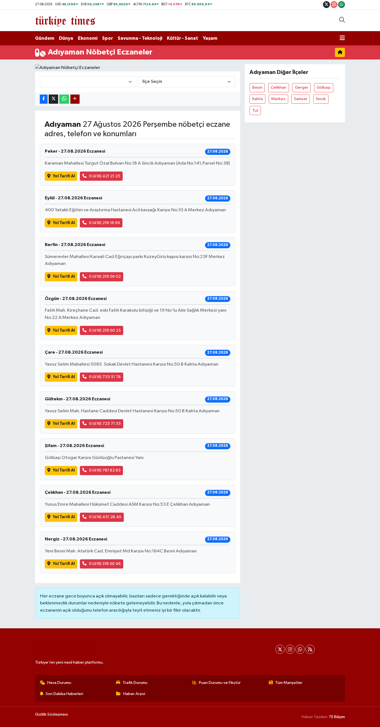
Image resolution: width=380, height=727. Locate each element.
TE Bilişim (337, 717)
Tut (255, 110)
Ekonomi (87, 38)
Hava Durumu (59, 683)
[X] (280, 649)
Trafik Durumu (135, 683)
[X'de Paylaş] (53, 99)
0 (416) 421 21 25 (104, 176)
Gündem (44, 38)
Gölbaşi (323, 87)
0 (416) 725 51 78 (105, 377)
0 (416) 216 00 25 (105, 330)
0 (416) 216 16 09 (104, 223)
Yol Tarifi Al (64, 176)
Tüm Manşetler (288, 683)
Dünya (66, 38)
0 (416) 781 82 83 (104, 470)
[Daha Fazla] (75, 99)
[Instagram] (290, 649)
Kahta (257, 99)
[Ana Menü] (342, 38)
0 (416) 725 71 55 (105, 423)
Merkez (278, 99)
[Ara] (342, 20)
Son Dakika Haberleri (64, 694)
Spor (107, 38)
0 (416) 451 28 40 (105, 517)
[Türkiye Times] (65, 20)
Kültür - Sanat (182, 38)
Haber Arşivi (134, 694)
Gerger (301, 87)
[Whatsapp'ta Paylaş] (64, 99)
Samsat (300, 99)
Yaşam (210, 38)
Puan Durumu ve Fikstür (220, 683)
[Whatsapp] (300, 649)
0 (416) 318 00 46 (105, 564)
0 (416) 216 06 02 (105, 276)
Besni (257, 87)
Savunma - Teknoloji (140, 38)
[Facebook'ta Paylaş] (44, 99)
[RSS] (310, 649)
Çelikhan (278, 87)
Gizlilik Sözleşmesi (51, 714)
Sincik (321, 99)
